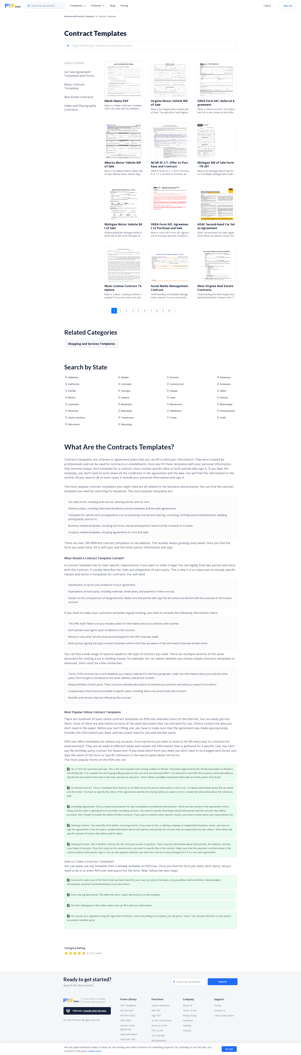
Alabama (73, 377)
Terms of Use (190, 1010)
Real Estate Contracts (78, 97)
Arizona (174, 377)
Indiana (125, 397)
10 (169, 310)
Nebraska (126, 410)
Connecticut (177, 384)
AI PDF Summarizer (162, 1020)
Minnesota (176, 404)
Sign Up (287, 5)
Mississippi (226, 404)
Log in (267, 5)
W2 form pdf (126, 1010)
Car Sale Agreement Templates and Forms (79, 74)
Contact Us (219, 1010)
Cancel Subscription (224, 1015)
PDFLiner (89, 1010)
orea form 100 (127, 1039)
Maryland (126, 404)
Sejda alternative (128, 1034)
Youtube (187, 1030)
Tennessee (127, 417)
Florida (72, 390)
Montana (73, 410)
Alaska (125, 377)
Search (223, 981)
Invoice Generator (161, 1005)
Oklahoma (176, 410)
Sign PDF (156, 1015)
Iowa (172, 397)
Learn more (94, 1050)
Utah (223, 417)
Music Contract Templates (74, 86)
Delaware (225, 384)
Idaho (223, 390)
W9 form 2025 (127, 1015)
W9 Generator (159, 1040)
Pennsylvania (227, 410)
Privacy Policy (190, 1015)
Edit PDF (156, 1010)
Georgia (125, 390)
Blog (112, 5)
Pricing (124, 5)
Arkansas (225, 377)
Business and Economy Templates (79, 16)
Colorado (126, 384)
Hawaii (173, 390)
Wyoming (126, 424)
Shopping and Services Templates (91, 344)
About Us (187, 1005)
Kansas (224, 397)
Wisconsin (74, 424)
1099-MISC (125, 1020)
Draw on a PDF (159, 1025)
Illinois (71, 397)
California (73, 384)
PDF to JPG (157, 1030)
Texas (173, 417)
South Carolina (76, 417)
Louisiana (73, 404)
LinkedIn (187, 1025)
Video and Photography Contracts (80, 107)
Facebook (188, 1020)
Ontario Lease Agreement (127, 1027)
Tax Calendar (158, 1035)
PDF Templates (128, 1005)
